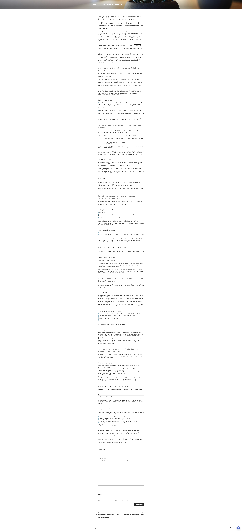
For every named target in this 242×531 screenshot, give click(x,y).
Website (100, 494)
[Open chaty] (238, 527)
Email (99, 487)
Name (99, 481)
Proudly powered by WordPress (98, 528)
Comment (100, 464)
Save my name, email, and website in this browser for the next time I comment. (117, 500)
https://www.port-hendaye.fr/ (104, 76)
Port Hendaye (137, 44)
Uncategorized (103, 449)
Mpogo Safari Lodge (107, 4)
